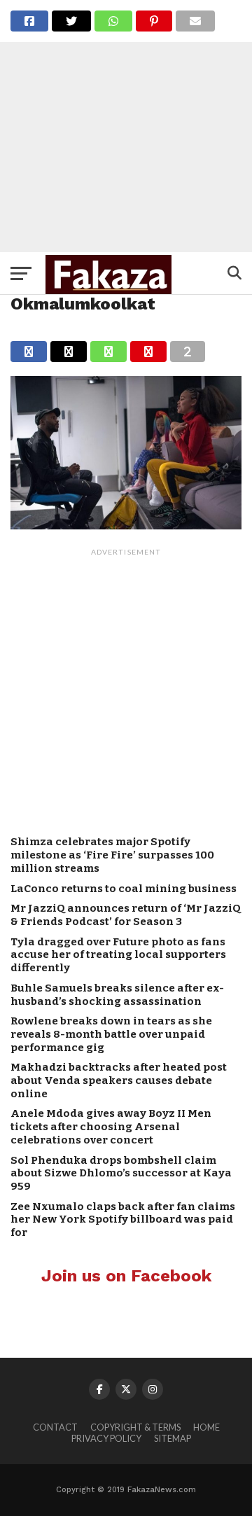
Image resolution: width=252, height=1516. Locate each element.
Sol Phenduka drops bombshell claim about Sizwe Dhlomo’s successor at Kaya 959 (121, 1173)
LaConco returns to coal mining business (123, 888)
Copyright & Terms (135, 1427)
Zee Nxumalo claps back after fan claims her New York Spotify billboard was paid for (122, 1219)
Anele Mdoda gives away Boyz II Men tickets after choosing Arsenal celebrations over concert (110, 1126)
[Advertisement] (126, 126)
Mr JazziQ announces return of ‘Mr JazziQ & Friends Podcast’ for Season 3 (125, 915)
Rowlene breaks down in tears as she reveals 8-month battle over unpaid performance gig (111, 1034)
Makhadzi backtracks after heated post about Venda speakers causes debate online (118, 1080)
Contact (55, 1427)
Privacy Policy (106, 1438)
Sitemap (172, 1438)
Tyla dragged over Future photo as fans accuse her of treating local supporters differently (118, 955)
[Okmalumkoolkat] (125, 525)
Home (206, 1427)
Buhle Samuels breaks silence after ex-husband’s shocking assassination (117, 995)
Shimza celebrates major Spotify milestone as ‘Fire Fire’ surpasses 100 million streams (112, 854)
